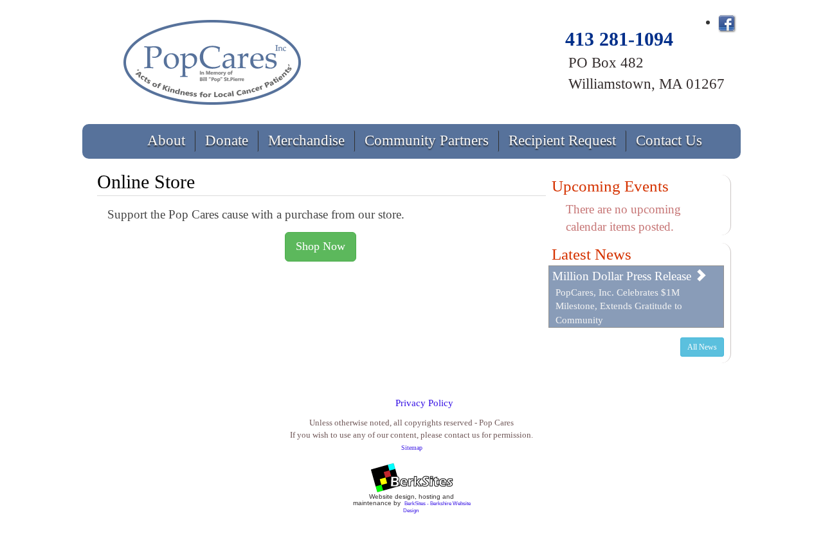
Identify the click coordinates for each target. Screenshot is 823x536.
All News (702, 347)
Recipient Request (562, 140)
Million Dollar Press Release (623, 276)
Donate (226, 140)
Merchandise (306, 140)
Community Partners (427, 140)
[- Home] (213, 59)
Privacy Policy (424, 402)
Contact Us (669, 140)
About (166, 140)
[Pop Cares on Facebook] (726, 21)
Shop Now (320, 246)
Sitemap (411, 447)
